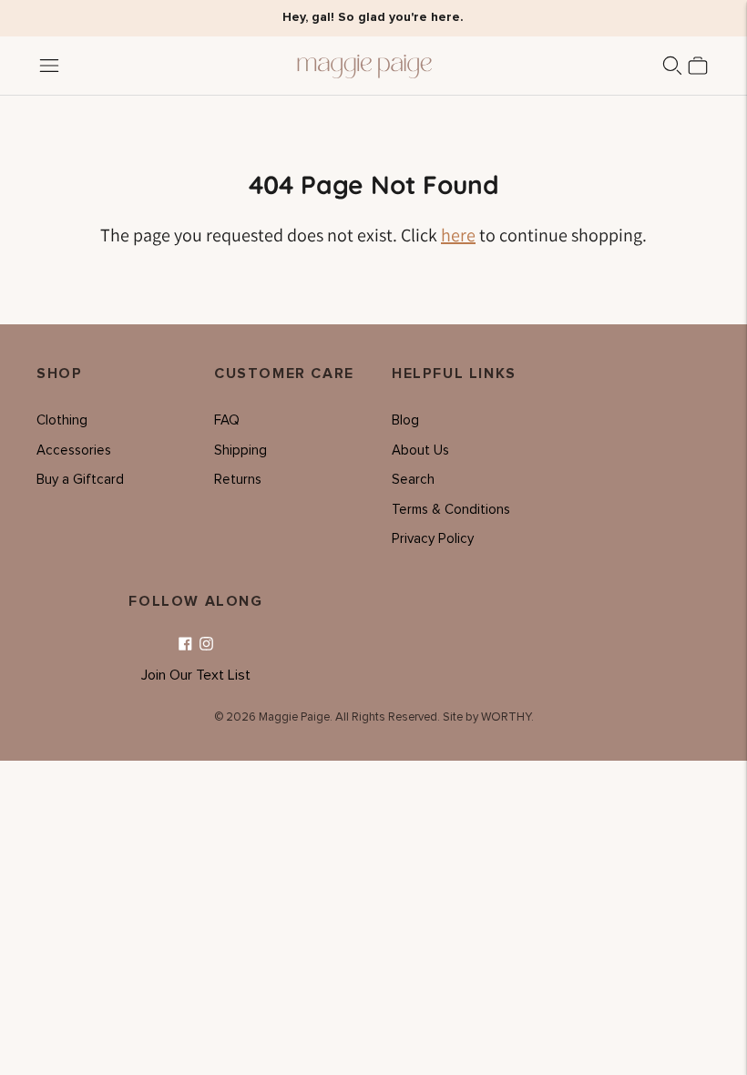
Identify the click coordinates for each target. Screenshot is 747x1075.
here (458, 235)
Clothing (61, 420)
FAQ (227, 420)
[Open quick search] (672, 66)
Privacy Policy (433, 539)
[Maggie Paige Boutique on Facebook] (185, 644)
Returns (237, 479)
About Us (420, 450)
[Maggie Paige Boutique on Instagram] (206, 644)
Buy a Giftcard (80, 479)
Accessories (73, 450)
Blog (405, 420)
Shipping (240, 450)
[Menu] (49, 66)
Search (413, 479)
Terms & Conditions (451, 510)
